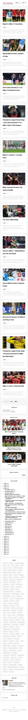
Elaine (11, 680)
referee (14, 645)
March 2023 (8, 531)
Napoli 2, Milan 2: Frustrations (13, 24)
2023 (5, 488)
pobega (13, 636)
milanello (22, 624)
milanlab (5, 626)
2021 (5, 538)
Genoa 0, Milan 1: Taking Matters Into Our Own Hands (14, 510)
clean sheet (6, 584)
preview (5, 641)
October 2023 (9, 493)
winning (5, 671)
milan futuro (13, 622)
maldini (21, 617)
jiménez (13, 612)
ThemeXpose (8, 709)
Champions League (19, 563)
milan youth (15, 624)
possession (9, 638)
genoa (10, 603)
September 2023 (9, 521)
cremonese (18, 586)
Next (16, 401)
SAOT (22, 565)
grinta (17, 605)
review (5, 648)
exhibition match (7, 596)
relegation (20, 645)
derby (17, 589)
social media (6, 655)
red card (16, 643)
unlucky (21, 667)
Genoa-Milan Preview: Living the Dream (15, 512)
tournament (16, 662)
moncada (11, 626)
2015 (5, 547)
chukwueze (12, 582)
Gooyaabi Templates (15, 711)
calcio (10, 577)
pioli (22, 634)
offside (11, 631)
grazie (12, 605)
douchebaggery (15, 593)
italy (8, 612)
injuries (20, 610)
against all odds (6, 572)
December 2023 (9, 489)
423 (11, 401)
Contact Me (5, 697)
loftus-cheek (20, 615)
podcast (19, 636)
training (5, 664)
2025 (5, 485)
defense (12, 589)
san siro (20, 650)
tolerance (17, 659)
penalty (17, 634)
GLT (12, 565)
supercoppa (6, 657)
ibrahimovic (14, 610)
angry (19, 572)
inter (4, 612)
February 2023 (9, 532)
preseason (16, 638)
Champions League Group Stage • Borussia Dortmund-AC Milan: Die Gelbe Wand (14, 353)
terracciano (5, 659)
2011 (5, 554)
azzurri (10, 574)
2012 (5, 552)
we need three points (19, 669)
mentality (5, 619)
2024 (5, 486)
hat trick (13, 608)
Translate (13, 411)
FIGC (8, 565)
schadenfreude (6, 652)
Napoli (17, 565)
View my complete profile (8, 689)
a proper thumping (11, 570)
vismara (5, 669)
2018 (5, 542)
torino (10, 662)
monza (17, 626)
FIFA (4, 565)
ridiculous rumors (13, 648)
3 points (11, 563)
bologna (21, 574)
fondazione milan (19, 598)
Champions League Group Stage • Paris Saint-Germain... (15, 501)
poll (4, 638)
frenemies (5, 600)
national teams (6, 629)
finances (19, 596)
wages (10, 669)
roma (20, 648)
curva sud (5, 589)
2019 (5, 541)
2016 (5, 546)
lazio (4, 615)
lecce (13, 615)
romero (5, 650)
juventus (19, 612)
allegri (14, 572)
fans (14, 596)
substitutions (21, 655)
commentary (19, 584)
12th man (5, 563)
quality (4, 643)
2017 (5, 544)
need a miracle (15, 629)
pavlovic (12, 634)
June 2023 (8, 526)
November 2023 (9, 491)
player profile (6, 636)
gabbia (5, 603)
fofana (11, 598)
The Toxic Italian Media (10, 220)
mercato (11, 619)
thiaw (12, 659)
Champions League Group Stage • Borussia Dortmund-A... (13, 517)
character (5, 582)
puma (22, 641)
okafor (16, 631)
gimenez (16, 603)
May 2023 (7, 527)
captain (22, 577)
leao (9, 615)
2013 (5, 551)
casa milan (12, 579)
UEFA (10, 567)
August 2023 (8, 522)
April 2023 (7, 529)
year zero (11, 671)
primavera (11, 641)
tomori (4, 662)
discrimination (6, 593)
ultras (4, 667)
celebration (19, 579)
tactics (20, 657)
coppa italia (6, 586)
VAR (4, 570)
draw (23, 593)
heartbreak (20, 608)
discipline (18, 591)
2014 (5, 549)
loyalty (4, 617)
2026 (5, 483)
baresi (15, 574)
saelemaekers (12, 650)
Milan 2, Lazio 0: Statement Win (13, 386)
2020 (5, 539)
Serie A (5, 567)
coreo (12, 586)
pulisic (17, 641)
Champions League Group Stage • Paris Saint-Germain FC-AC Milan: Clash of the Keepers (14, 122)
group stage (6, 608)
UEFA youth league (17, 567)
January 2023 (8, 534)
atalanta (5, 574)
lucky (10, 617)
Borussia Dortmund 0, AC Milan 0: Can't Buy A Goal (15, 514)
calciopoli (16, 577)
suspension (13, 657)
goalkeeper (6, 605)
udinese (20, 664)
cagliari (5, 577)
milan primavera (6, 624)
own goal (5, 634)
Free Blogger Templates (16, 709)
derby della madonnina (8, 591)
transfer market (12, 664)
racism (10, 643)
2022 (5, 536)
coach (12, 584)
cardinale (5, 579)
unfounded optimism (13, 667)
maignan (15, 617)
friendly (12, 600)
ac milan (20, 570)
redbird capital (6, 645)
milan (23, 619)
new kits (5, 631)
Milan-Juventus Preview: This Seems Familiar (14, 505)
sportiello (13, 655)
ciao (19, 582)
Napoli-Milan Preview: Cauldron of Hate (15, 496)
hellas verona (6, 610)
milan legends (21, 622)
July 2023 (7, 524)
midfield (17, 619)
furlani (17, 600)
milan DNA (5, 622)
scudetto (15, 652)
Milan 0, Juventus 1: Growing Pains (13, 503)
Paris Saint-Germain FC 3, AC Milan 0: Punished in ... (14, 498)
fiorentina (5, 598)
